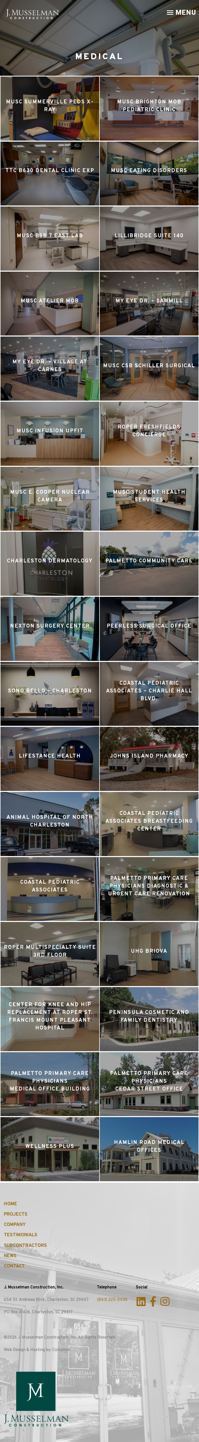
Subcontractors (25, 1246)
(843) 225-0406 (112, 1299)
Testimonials (20, 1235)
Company (15, 1225)
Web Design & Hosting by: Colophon (37, 1350)
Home (10, 1204)
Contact (14, 1266)
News (10, 1256)
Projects (15, 1214)
